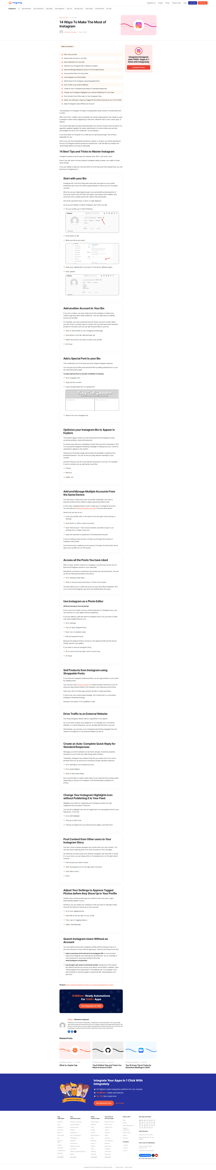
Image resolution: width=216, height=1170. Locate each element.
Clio (58, 1138)
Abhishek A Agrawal (70, 32)
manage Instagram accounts (86, 508)
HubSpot (72, 1130)
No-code (108, 8)
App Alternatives (26, 8)
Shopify (93, 1130)
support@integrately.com (148, 1158)
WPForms (107, 1143)
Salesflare (60, 1153)
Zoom (92, 1149)
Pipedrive (60, 1122)
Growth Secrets (99, 8)
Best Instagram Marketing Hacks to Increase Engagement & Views (89, 985)
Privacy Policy (119, 1167)
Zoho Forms (108, 1151)
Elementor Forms (109, 1122)
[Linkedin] (69, 1031)
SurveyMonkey (109, 1140)
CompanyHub (61, 1150)
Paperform (108, 1154)
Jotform (107, 1130)
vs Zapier (125, 1145)
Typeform (107, 1132)
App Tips (69, 8)
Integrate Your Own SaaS (146, 1134)
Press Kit (125, 1138)
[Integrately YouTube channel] (156, 1155)
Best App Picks (79, 8)
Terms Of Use (128, 1167)
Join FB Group (146, 1155)
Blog (60, 17)
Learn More (193, 3)
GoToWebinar (73, 1138)
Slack (92, 1138)
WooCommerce (95, 1135)
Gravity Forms (108, 1124)
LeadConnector (74, 1127)
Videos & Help (127, 1132)
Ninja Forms (108, 1146)
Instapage (107, 1149)
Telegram (93, 1151)
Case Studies (89, 8)
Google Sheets (95, 1122)
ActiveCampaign (74, 1124)
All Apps (160, 3)
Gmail (92, 1127)
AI (18, 8)
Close (58, 1124)
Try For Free (202, 3)
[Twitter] (75, 1031)
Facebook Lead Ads (75, 1122)
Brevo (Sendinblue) (75, 1135)
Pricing (167, 3)
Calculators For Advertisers (146, 1150)
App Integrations (59, 8)
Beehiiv (72, 1154)
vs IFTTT (125, 1150)
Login (184, 3)
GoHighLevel (73, 1132)
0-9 (140, 1120)
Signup (125, 1135)
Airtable (93, 1146)
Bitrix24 (59, 1132)
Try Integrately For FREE (91, 1006)
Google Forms (108, 1127)
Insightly (59, 1145)
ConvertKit (73, 1149)
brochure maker (83, 685)
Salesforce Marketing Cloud (77, 1151)
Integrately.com (151, 3)
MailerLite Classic (75, 1146)
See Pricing (120, 1103)
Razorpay (93, 1154)
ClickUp (93, 1132)
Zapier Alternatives (128, 1125)
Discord (93, 1143)
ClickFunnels (73, 1143)
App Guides (49, 8)
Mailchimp (73, 1140)
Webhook (93, 1124)
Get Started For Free (103, 1103)
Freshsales (60, 1147)
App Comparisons (38, 8)
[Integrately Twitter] (153, 1155)
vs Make (125, 1148)
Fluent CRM (60, 1135)
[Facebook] (72, 1031)
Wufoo (106, 1135)
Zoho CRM (60, 1130)
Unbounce (107, 1138)
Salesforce (60, 1127)
